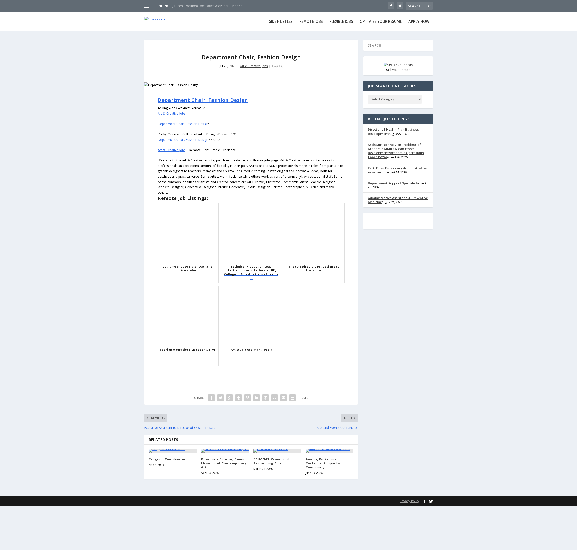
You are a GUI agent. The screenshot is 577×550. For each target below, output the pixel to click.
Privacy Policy (409, 501)
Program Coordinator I (168, 459)
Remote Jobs (311, 22)
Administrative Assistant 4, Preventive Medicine (398, 200)
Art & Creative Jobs (254, 66)
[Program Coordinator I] (173, 451)
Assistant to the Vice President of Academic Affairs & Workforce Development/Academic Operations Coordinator (396, 151)
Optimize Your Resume (381, 22)
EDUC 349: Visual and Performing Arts (271, 461)
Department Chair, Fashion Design (203, 99)
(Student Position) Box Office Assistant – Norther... (209, 6)
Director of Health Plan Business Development (393, 131)
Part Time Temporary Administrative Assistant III (397, 170)
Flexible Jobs (341, 22)
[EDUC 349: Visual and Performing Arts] (277, 451)
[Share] (211, 397)
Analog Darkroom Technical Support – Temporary (323, 463)
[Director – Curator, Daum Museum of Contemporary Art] (225, 451)
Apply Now (418, 22)
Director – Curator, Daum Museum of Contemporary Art (223, 463)
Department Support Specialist (392, 183)
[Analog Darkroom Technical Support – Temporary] (329, 451)
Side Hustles (281, 22)
